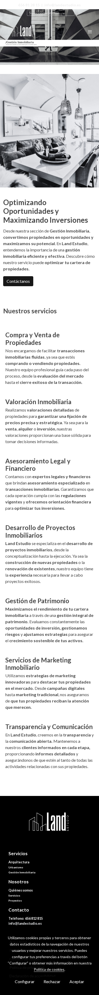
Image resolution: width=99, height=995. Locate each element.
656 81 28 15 (29, 5)
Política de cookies (49, 969)
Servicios (14, 895)
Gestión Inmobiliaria (21, 872)
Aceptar (76, 981)
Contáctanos (18, 281)
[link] (21, 31)
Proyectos (15, 900)
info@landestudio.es (25, 923)
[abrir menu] (90, 31)
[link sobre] (49, 826)
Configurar (25, 981)
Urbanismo (15, 867)
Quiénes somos (20, 890)
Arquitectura (18, 862)
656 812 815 (34, 918)
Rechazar (52, 981)
